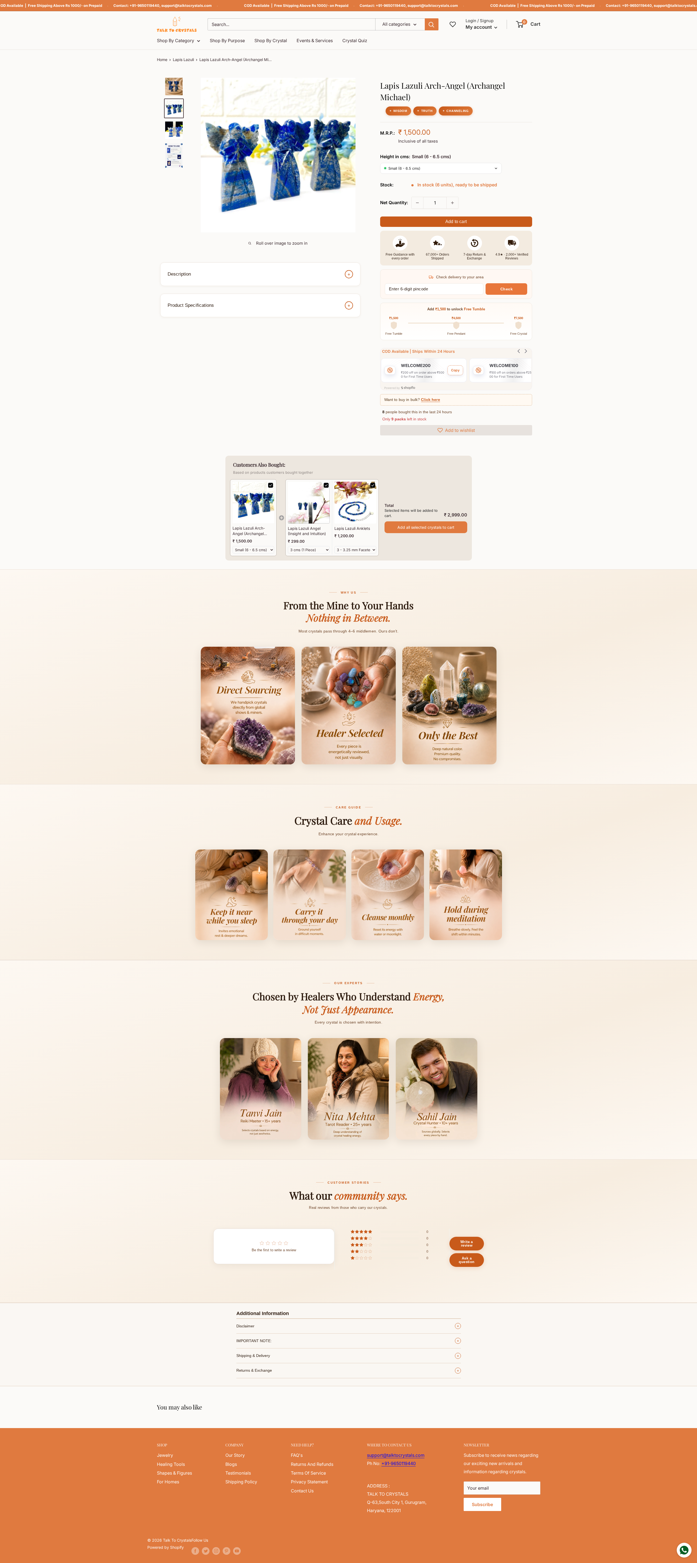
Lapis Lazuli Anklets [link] (352, 528)
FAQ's (297, 1455)
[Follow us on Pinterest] (226, 1551)
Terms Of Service (308, 1473)
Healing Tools (171, 1464)
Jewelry (165, 1455)
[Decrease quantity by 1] (417, 203)
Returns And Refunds (312, 1464)
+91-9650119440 (144, 5)
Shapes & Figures (174, 1473)
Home (162, 59)
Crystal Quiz (354, 40)
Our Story (235, 1455)
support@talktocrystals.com (186, 5)
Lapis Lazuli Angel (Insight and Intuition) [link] (307, 531)
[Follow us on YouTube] (237, 1551)
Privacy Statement (309, 1481)
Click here (430, 400)
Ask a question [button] (466, 1260)
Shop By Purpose (227, 40)
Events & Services (315, 40)
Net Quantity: (394, 202)
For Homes (168, 1481)
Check (506, 289)
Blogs (231, 1464)
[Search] (431, 24)
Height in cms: (415, 156)
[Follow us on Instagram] (216, 1551)
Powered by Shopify (165, 1547)
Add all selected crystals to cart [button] (425, 527)
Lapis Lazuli (183, 59)
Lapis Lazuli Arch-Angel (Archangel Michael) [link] (249, 531)
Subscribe (482, 1504)
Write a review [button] (466, 1243)
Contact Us (302, 1490)
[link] (253, 502)
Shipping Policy (241, 1481)
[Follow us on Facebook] (195, 1551)
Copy (455, 370)
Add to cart (456, 221)
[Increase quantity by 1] (452, 203)
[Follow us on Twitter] (206, 1551)
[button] (528, 24)
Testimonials (238, 1473)
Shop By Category (175, 40)
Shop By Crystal (270, 40)
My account (479, 27)
